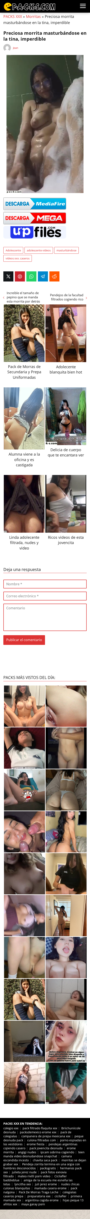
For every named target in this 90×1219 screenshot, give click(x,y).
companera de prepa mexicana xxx (45, 1136)
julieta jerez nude (24, 1172)
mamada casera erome (50, 1188)
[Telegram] (43, 276)
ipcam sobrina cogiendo (57, 1152)
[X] (8, 276)
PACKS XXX (12, 16)
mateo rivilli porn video (34, 1176)
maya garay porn (33, 1204)
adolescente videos (39, 250)
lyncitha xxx (22, 1184)
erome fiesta (35, 1144)
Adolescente (13, 250)
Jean (15, 48)
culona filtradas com (41, 1140)
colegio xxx (10, 1128)
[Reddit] (54, 276)
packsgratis (48, 1168)
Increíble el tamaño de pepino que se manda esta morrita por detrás (23, 297)
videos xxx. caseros (18, 258)
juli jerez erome (46, 1184)
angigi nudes (27, 1152)
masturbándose (66, 250)
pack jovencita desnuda (46, 1148)
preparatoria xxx (38, 1196)
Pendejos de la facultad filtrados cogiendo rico (66, 297)
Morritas (33, 16)
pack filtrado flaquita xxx (40, 1128)
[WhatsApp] (31, 276)
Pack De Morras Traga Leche (38, 1192)
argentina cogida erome (42, 1200)
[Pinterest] (20, 276)
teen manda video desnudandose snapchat (44, 1154)
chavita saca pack (45, 1160)
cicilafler (61, 1196)
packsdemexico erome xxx (38, 1132)
